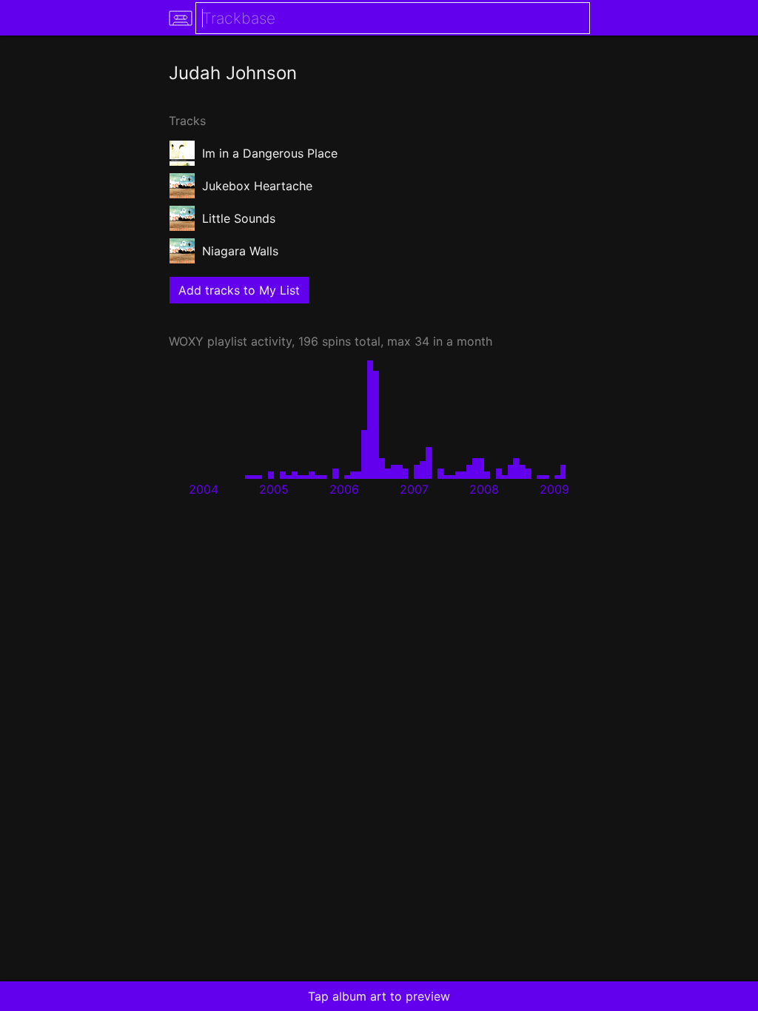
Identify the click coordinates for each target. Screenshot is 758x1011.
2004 (203, 489)
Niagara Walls (240, 250)
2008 (484, 489)
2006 (344, 489)
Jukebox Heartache (257, 185)
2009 (554, 489)
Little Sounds (238, 218)
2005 (274, 489)
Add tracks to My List (239, 290)
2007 (414, 489)
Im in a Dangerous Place (270, 153)
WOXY (186, 341)
